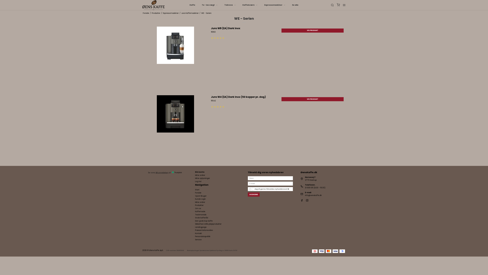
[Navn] (270, 178)
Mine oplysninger (202, 178)
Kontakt (198, 233)
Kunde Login (200, 199)
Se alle (295, 5)
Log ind (198, 181)
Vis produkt (312, 30)
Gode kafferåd (201, 217)
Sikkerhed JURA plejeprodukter (208, 224)
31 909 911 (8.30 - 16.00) (315, 187)
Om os (198, 208)
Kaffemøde (200, 211)
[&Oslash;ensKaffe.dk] (153, 5)
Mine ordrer (200, 175)
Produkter (199, 205)
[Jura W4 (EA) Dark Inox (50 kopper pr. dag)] (175, 128)
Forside (198, 192)
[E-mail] (270, 183)
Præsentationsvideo (204, 230)
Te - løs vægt (208, 5)
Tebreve (228, 5)
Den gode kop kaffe (204, 221)
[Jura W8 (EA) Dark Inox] (175, 60)
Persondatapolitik (202, 236)
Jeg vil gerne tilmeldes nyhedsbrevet (271, 189)
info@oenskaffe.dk (313, 195)
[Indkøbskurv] (338, 5)
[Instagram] (307, 201)
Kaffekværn (248, 5)
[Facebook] (302, 201)
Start (197, 189)
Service (198, 239)
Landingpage (201, 227)
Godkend (253, 194)
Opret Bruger (201, 196)
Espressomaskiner (273, 5)
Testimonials (200, 214)
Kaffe (192, 5)
